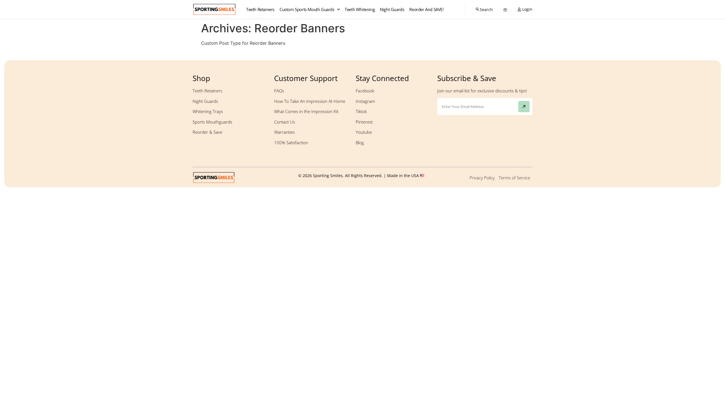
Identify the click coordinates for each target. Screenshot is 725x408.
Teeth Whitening (360, 9)
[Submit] (524, 106)
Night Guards (392, 9)
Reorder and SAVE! (426, 9)
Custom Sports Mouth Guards (307, 9)
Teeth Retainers (260, 9)
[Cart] (504, 9)
